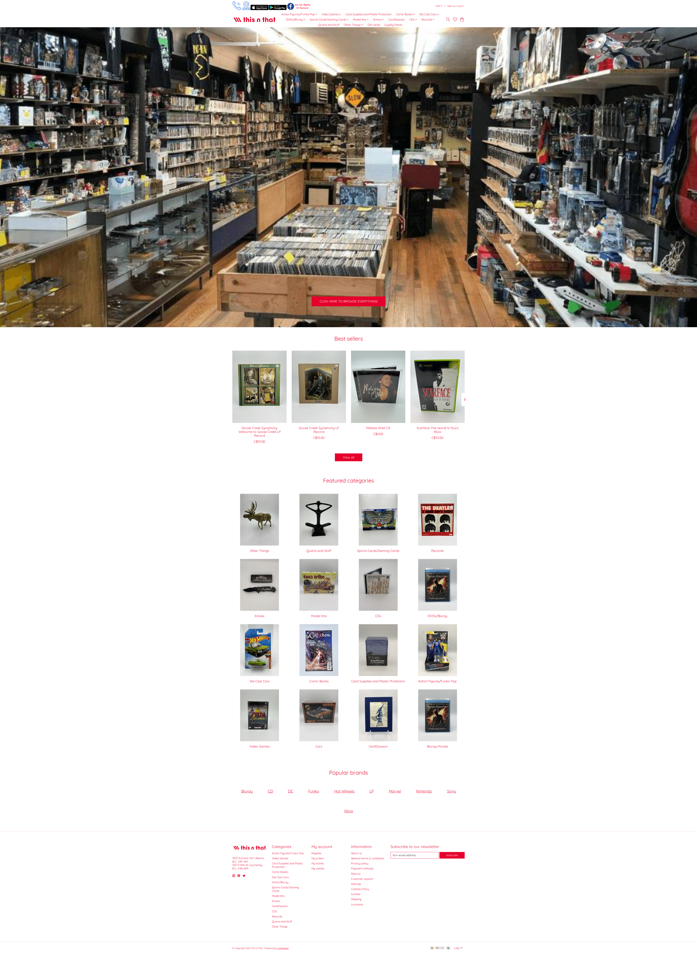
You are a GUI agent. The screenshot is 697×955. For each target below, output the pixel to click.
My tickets (317, 863)
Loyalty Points (393, 25)
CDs (378, 616)
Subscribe (452, 855)
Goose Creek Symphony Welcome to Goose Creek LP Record (260, 431)
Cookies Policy (360, 889)
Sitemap (356, 884)
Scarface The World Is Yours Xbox (437, 429)
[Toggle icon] (448, 19)
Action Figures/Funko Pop (437, 681)
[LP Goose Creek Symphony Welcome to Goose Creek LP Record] (259, 387)
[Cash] (432, 948)
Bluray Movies (437, 746)
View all (348, 457)
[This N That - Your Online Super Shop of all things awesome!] (254, 20)
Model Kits (319, 616)
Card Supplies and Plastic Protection (369, 14)
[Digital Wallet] (440, 948)
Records (437, 551)
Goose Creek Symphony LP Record (319, 429)
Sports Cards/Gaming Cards (378, 551)
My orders (317, 858)
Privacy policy (359, 863)
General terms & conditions (367, 858)
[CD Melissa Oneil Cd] (378, 387)
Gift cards (374, 25)
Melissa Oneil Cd (378, 428)
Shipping (356, 899)
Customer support (362, 879)
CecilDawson (396, 19)
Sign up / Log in (455, 6)
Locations (357, 904)
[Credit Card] (448, 948)
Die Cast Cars (260, 681)
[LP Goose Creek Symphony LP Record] (319, 387)
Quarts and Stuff (328, 25)
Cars (318, 746)
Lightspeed (282, 948)
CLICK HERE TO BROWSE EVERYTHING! (349, 301)
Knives (259, 616)
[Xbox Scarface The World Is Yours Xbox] (437, 387)
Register (316, 853)
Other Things (259, 551)
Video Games (260, 746)
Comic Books (319, 681)
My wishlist (317, 868)
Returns (355, 873)
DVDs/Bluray (437, 616)
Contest (355, 894)
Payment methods (362, 868)
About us (356, 853)
